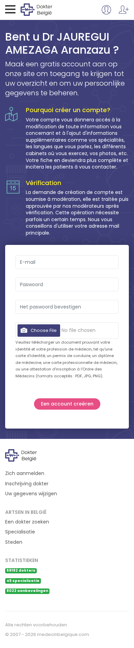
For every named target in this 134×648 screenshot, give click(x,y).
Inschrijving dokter (26, 483)
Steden (13, 542)
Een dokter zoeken (27, 522)
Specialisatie (20, 532)
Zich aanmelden (24, 473)
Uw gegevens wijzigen (31, 493)
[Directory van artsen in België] (49, 9)
